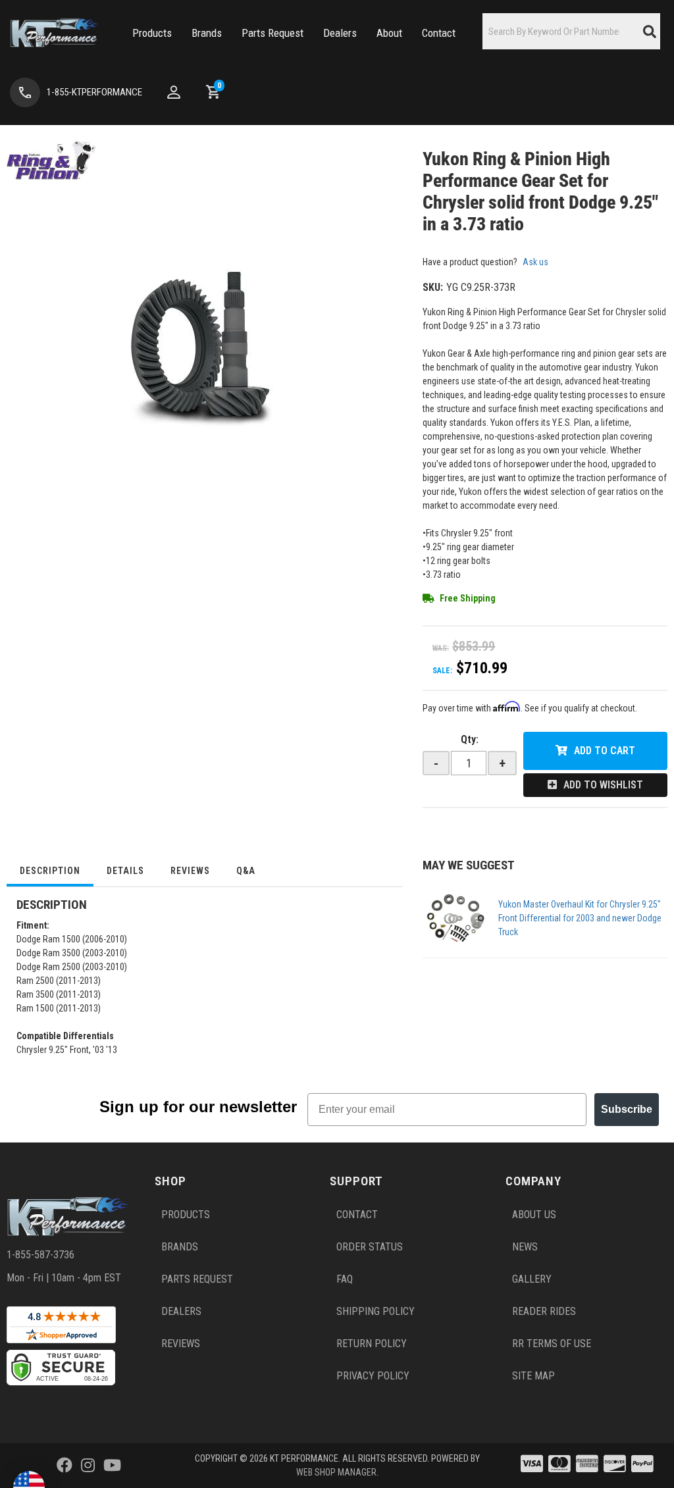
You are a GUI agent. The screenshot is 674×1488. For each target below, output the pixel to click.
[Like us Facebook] (64, 1465)
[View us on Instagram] (88, 1465)
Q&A (245, 870)
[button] (152, 33)
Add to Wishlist (603, 785)
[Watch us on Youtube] (112, 1465)
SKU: (433, 287)
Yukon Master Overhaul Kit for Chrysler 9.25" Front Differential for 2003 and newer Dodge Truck (579, 918)
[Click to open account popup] (174, 92)
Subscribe (626, 1109)
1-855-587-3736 (40, 1254)
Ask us (535, 262)
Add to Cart (604, 750)
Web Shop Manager (336, 1472)
